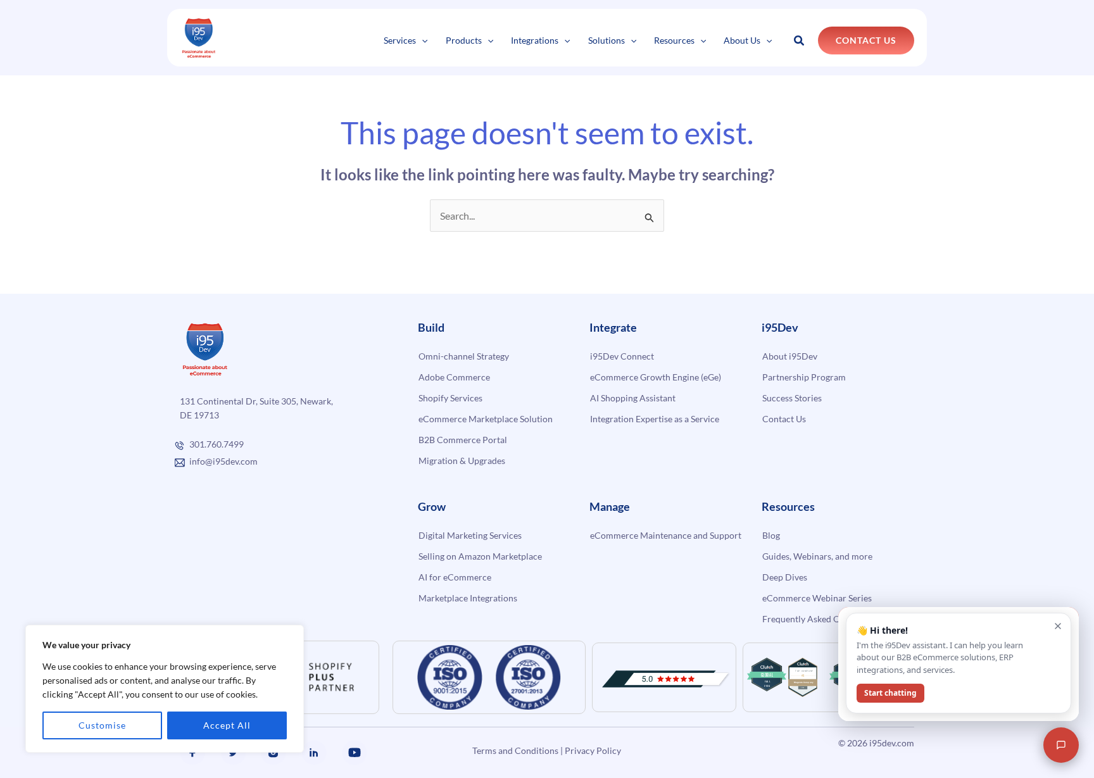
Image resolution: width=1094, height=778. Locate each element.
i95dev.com (891, 742)
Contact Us (784, 418)
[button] (421, 40)
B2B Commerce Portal (462, 439)
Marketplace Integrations (467, 598)
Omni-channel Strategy (463, 356)
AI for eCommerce (454, 577)
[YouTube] (354, 752)
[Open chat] (1061, 745)
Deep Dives (784, 577)
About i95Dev (789, 356)
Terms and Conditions (515, 750)
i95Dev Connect (622, 356)
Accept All (227, 725)
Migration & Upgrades (461, 460)
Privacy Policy (593, 750)
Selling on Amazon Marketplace (480, 556)
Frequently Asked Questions (817, 618)
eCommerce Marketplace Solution (485, 418)
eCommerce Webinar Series (817, 598)
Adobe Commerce (454, 377)
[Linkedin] (314, 752)
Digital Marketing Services (470, 535)
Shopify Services (450, 397)
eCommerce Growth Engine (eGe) (655, 377)
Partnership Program (804, 377)
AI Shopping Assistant (633, 397)
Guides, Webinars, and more (817, 556)
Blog (771, 535)
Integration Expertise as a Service (654, 418)
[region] (164, 689)
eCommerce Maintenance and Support (665, 535)
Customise (102, 725)
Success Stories (792, 397)
